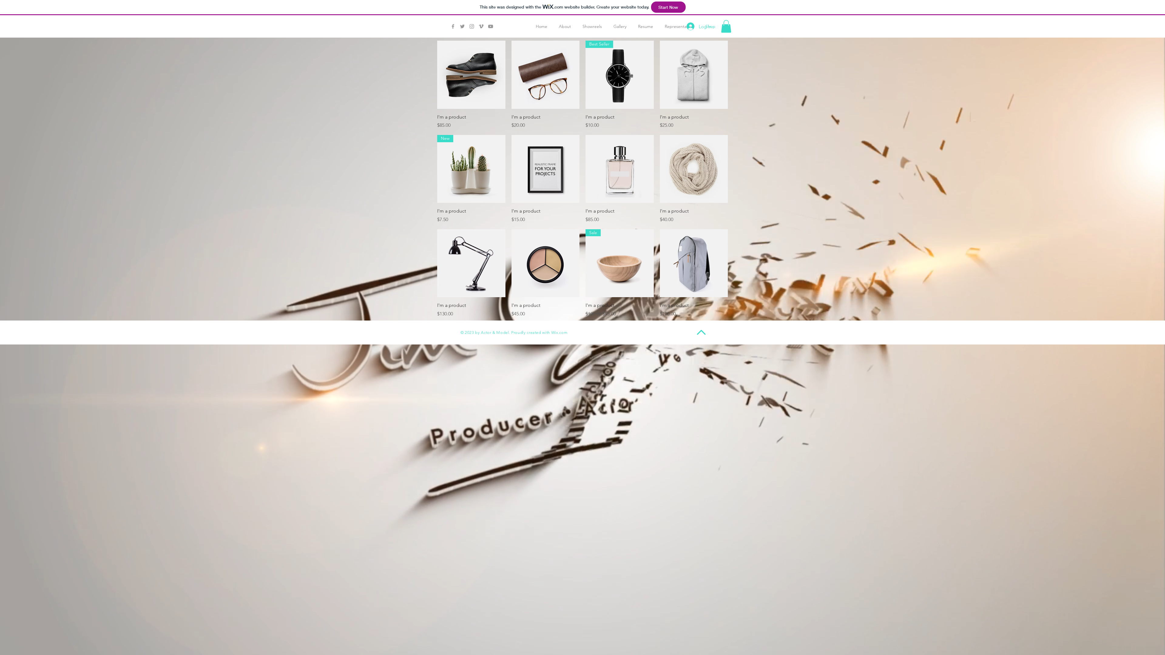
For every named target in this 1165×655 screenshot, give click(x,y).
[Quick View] (471, 75)
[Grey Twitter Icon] (462, 26)
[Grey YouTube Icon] (491, 26)
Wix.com (559, 332)
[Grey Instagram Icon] (472, 26)
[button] (726, 26)
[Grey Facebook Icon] (453, 26)
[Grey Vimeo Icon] (481, 26)
